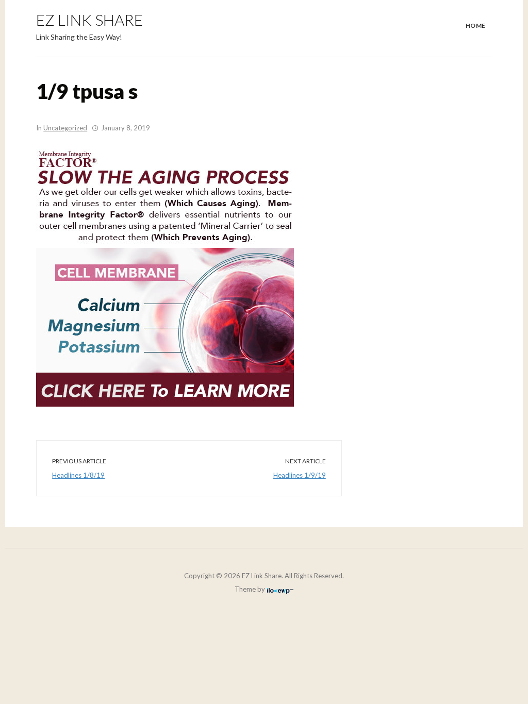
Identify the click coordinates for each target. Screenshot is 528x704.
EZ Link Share (89, 19)
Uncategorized (65, 128)
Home (476, 25)
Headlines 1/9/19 (299, 475)
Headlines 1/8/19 (78, 475)
